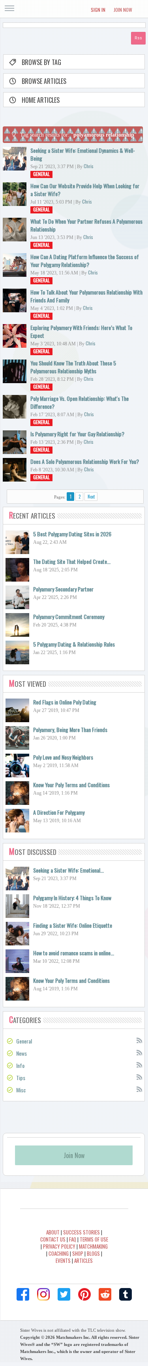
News (21, 1053)
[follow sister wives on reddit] (105, 1294)
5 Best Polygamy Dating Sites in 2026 (72, 534)
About (53, 1232)
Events (63, 1260)
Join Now (123, 9)
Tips (20, 1077)
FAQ (72, 1239)
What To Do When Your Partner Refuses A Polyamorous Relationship (86, 225)
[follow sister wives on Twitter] (64, 1294)
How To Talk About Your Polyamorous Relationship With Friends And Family (86, 296)
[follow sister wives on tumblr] (125, 1294)
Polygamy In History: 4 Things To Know (72, 897)
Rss (139, 1040)
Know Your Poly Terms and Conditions (71, 784)
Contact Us (53, 1239)
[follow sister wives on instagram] (43, 1294)
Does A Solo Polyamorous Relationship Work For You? (84, 461)
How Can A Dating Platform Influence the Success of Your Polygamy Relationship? (84, 260)
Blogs (93, 1253)
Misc (21, 1090)
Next (91, 496)
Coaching (59, 1253)
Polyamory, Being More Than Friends (70, 729)
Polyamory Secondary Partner (63, 589)
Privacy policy (59, 1246)
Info (20, 1065)
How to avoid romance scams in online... (73, 953)
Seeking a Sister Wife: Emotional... (68, 870)
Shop (77, 1253)
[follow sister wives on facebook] (23, 1294)
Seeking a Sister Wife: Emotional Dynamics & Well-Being (82, 154)
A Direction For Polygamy (58, 812)
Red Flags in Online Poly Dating (64, 702)
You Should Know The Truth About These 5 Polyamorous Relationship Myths (73, 367)
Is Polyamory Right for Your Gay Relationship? (77, 434)
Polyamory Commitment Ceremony (68, 616)
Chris (89, 166)
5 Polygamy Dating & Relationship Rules (74, 644)
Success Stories (81, 1232)
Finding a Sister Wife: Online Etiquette (72, 925)
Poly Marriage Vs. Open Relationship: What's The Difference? (79, 402)
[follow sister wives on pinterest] (84, 1294)
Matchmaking (93, 1246)
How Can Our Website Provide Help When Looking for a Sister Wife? (84, 190)
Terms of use (94, 1239)
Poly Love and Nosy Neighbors (63, 757)
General (41, 174)
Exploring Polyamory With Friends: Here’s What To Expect (81, 331)
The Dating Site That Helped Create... (72, 561)
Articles (83, 1260)
